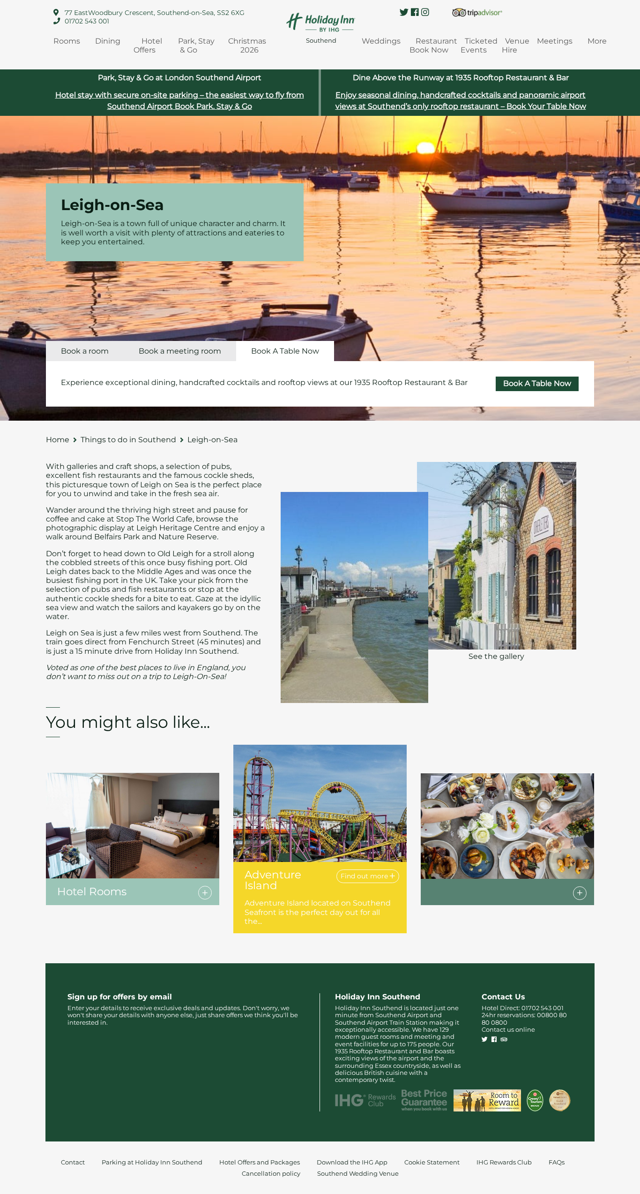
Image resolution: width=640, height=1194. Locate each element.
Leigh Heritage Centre (178, 527)
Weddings (381, 41)
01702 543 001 (87, 21)
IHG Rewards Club (504, 1162)
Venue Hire (515, 45)
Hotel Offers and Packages (259, 1162)
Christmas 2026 (247, 45)
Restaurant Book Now (433, 45)
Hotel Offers (148, 45)
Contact (73, 1162)
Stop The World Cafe (154, 518)
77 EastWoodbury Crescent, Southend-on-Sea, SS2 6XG (155, 12)
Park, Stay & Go (196, 45)
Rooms (66, 41)
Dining (107, 41)
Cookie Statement (432, 1162)
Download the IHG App (352, 1162)
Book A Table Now (537, 383)
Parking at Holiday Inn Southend (152, 1162)
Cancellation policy (271, 1173)
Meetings (555, 41)
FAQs (557, 1162)
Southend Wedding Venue (358, 1173)
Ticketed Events (479, 45)
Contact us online (508, 1029)
